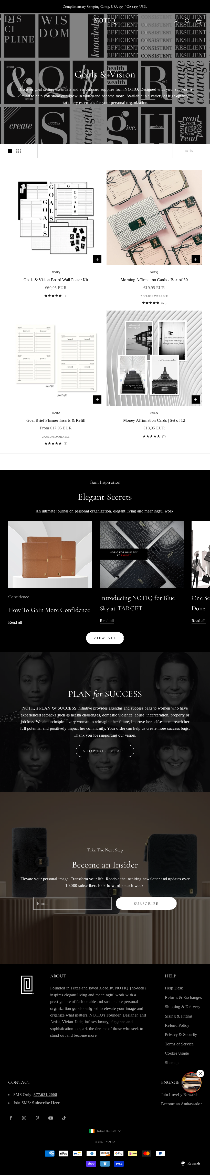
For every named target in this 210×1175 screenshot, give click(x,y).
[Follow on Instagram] (24, 1118)
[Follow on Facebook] (10, 1118)
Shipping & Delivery (182, 1007)
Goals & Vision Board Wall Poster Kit (56, 280)
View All (105, 638)
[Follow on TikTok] (64, 1118)
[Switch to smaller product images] (18, 151)
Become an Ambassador (181, 1104)
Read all (15, 622)
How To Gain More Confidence (49, 610)
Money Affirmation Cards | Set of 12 (154, 420)
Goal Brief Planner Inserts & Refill (55, 420)
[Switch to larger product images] (10, 151)
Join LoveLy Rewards (179, 1094)
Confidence (18, 596)
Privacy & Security (181, 1034)
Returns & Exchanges (183, 997)
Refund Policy (177, 1025)
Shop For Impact (105, 751)
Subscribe (146, 903)
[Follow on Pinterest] (37, 1118)
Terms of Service (179, 1044)
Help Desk (174, 988)
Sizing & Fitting (178, 1016)
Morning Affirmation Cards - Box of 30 (154, 280)
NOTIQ (56, 272)
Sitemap (171, 1062)
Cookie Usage (177, 1053)
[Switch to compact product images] (27, 151)
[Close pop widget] (200, 1073)
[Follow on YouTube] (50, 1118)
